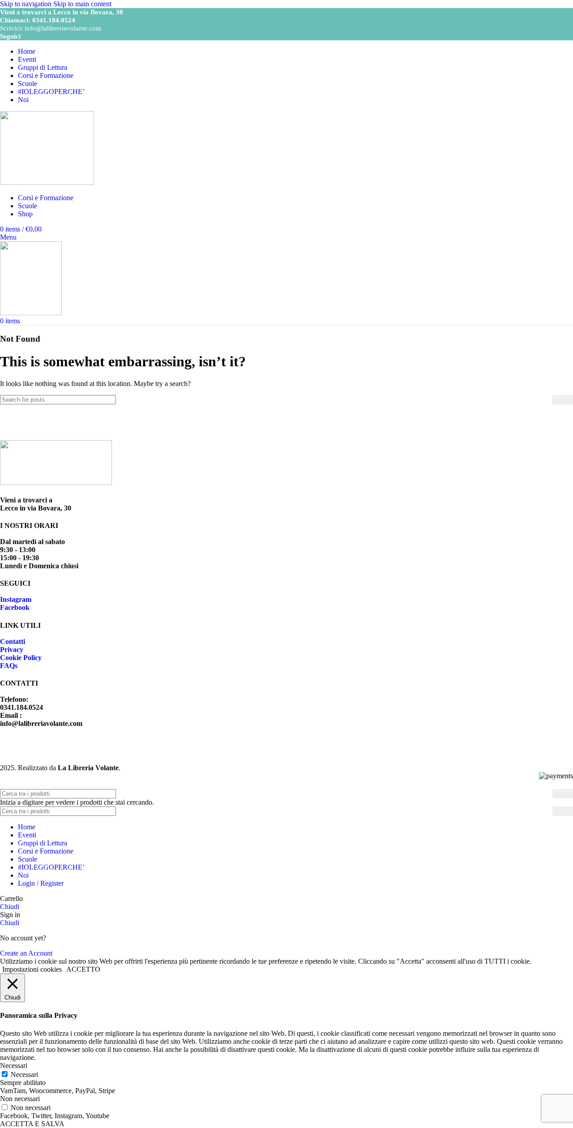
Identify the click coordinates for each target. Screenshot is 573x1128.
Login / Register (41, 883)
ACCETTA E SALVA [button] (32, 1124)
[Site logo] (47, 182)
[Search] (562, 399)
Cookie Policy (21, 657)
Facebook (15, 607)
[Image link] (56, 482)
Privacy (11, 649)
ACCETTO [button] (83, 969)
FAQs (8, 665)
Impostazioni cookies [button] (32, 969)
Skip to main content (82, 4)
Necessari (24, 1074)
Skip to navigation (26, 4)
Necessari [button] (13, 1065)
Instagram (15, 599)
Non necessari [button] (20, 1098)
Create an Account (26, 953)
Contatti (12, 641)
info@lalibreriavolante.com (63, 28)
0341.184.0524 (53, 20)
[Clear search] (545, 399)
